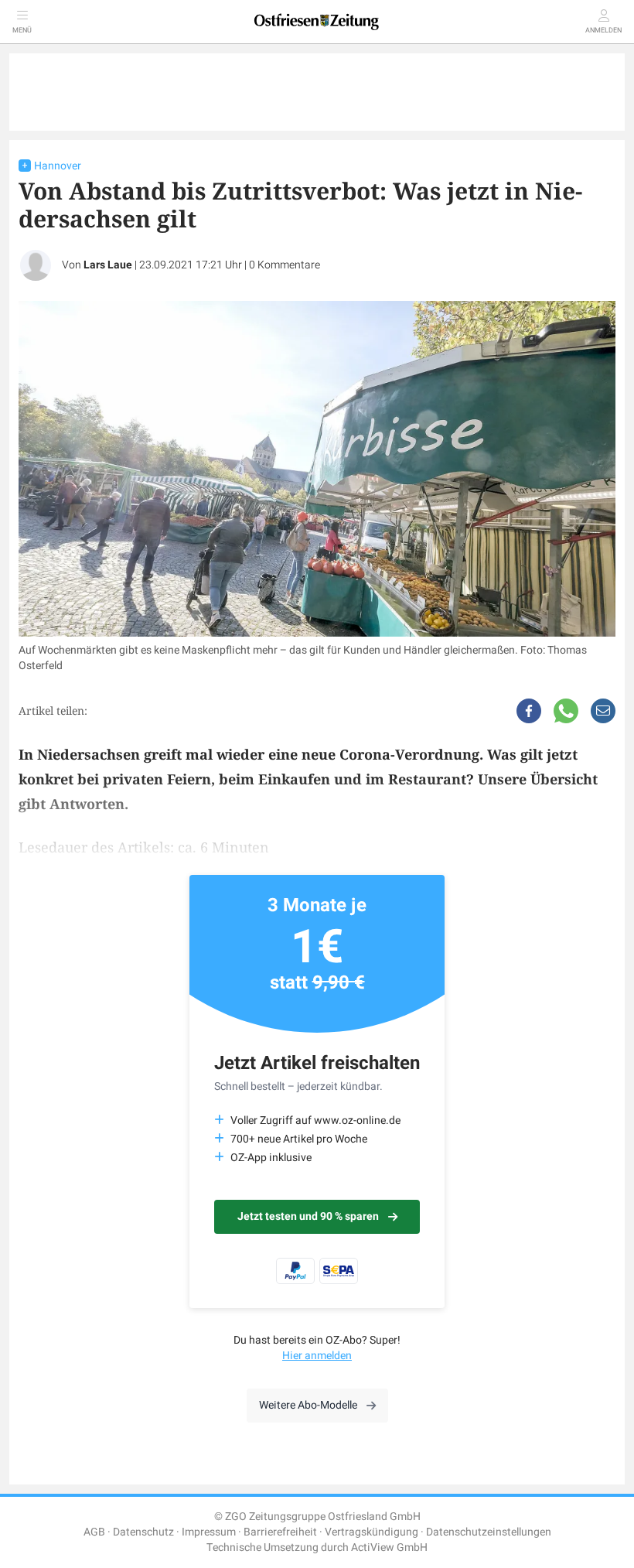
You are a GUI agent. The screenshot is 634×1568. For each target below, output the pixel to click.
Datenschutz (143, 1532)
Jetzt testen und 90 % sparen (308, 1216)
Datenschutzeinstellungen (488, 1532)
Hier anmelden (317, 1356)
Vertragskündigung (371, 1532)
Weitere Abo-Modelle (308, 1405)
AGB (94, 1532)
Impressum (209, 1532)
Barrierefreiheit (280, 1532)
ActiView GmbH (389, 1547)
